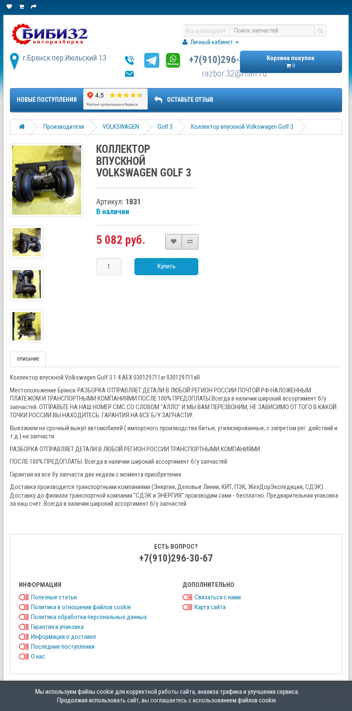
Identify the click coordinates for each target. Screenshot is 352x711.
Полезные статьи (54, 597)
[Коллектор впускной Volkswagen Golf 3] (46, 180)
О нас (38, 656)
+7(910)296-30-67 (226, 60)
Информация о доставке (63, 637)
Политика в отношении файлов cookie (81, 607)
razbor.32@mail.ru (234, 73)
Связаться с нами (217, 597)
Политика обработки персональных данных (89, 617)
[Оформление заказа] (34, 6)
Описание (28, 359)
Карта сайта (210, 607)
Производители (63, 127)
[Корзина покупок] (22, 6)
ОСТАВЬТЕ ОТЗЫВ (190, 99)
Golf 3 (165, 127)
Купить (167, 266)
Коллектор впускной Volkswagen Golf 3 (242, 127)
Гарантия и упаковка (57, 627)
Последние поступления (62, 646)
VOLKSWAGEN (121, 127)
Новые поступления (47, 99)
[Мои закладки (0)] (9, 6)
